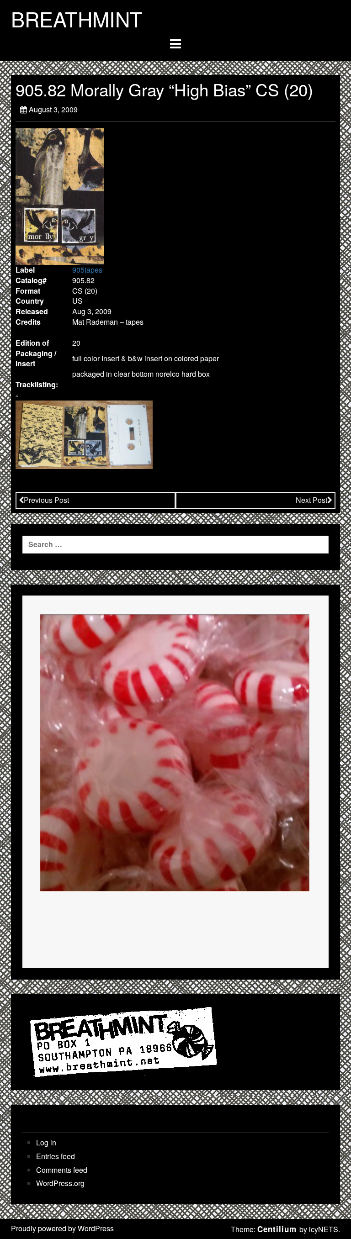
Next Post (311, 500)
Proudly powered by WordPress (62, 1228)
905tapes (87, 269)
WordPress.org (60, 1183)
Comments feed (61, 1170)
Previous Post (46, 500)
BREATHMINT (77, 18)
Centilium (277, 1228)
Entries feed (55, 1156)
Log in (46, 1143)
